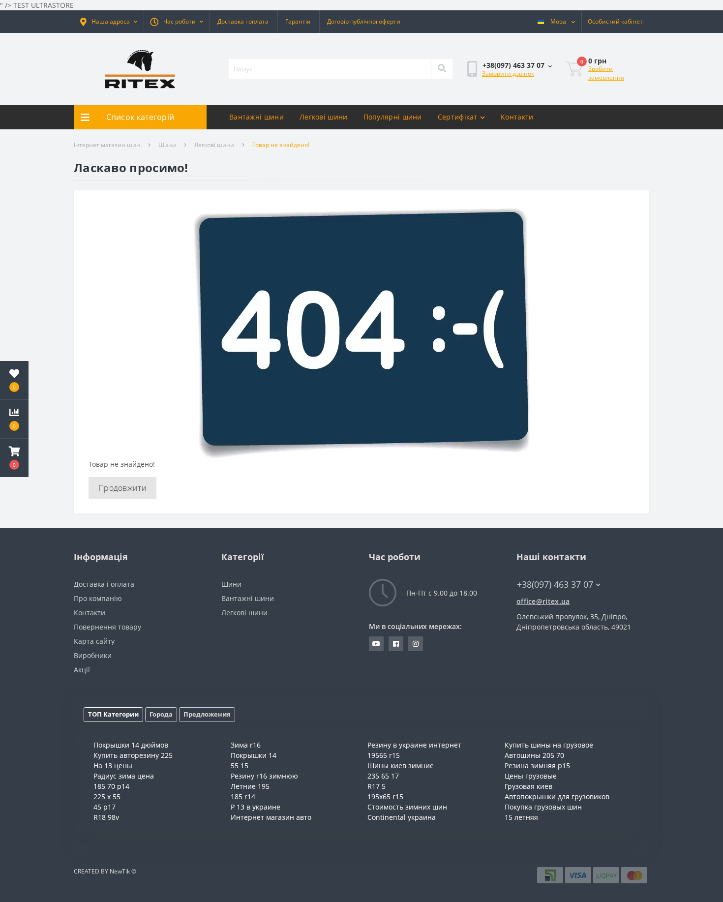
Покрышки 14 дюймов (130, 745)
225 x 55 (106, 796)
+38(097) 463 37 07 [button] (555, 584)
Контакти (517, 116)
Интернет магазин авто (271, 817)
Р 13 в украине (255, 807)
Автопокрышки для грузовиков (557, 796)
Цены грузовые (531, 776)
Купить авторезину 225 (133, 755)
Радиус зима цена (123, 776)
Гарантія (297, 21)
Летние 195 (250, 786)
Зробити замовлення (606, 73)
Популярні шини (392, 116)
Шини (167, 145)
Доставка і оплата (243, 21)
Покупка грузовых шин (543, 807)
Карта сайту (94, 641)
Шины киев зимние (400, 765)
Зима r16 (246, 745)
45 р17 (104, 807)
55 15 (239, 765)
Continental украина (401, 817)
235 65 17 (383, 776)
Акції (82, 669)
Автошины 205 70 (534, 755)
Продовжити (122, 487)
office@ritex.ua (543, 601)
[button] (109, 21)
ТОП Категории (113, 714)
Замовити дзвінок (508, 73)
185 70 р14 (111, 786)
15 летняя (521, 817)
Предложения (207, 714)
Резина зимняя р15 (537, 765)
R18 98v (106, 817)
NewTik (120, 871)
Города (161, 714)
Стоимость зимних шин (407, 807)
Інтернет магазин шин (107, 145)
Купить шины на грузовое (549, 745)
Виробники (93, 655)
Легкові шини (324, 116)
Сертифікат (458, 116)
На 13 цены (112, 765)
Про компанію (98, 598)
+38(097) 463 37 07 (498, 97)
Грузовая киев (528, 786)
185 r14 (243, 796)
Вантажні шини (256, 116)
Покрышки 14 (253, 755)
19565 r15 (383, 755)
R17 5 (376, 786)
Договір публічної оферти (363, 21)
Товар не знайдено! (280, 145)
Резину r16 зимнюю (264, 776)
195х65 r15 (385, 796)
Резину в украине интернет (414, 745)
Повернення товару (107, 626)
